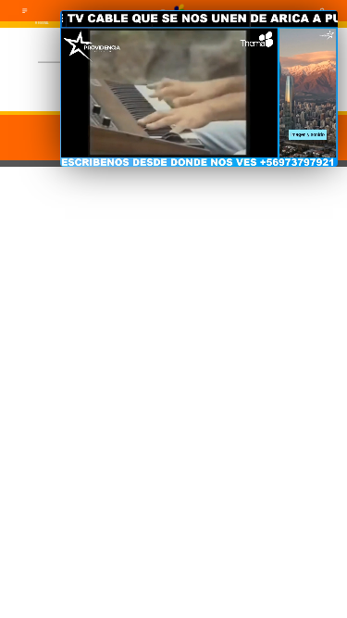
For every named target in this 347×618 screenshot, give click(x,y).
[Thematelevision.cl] (25, 13)
